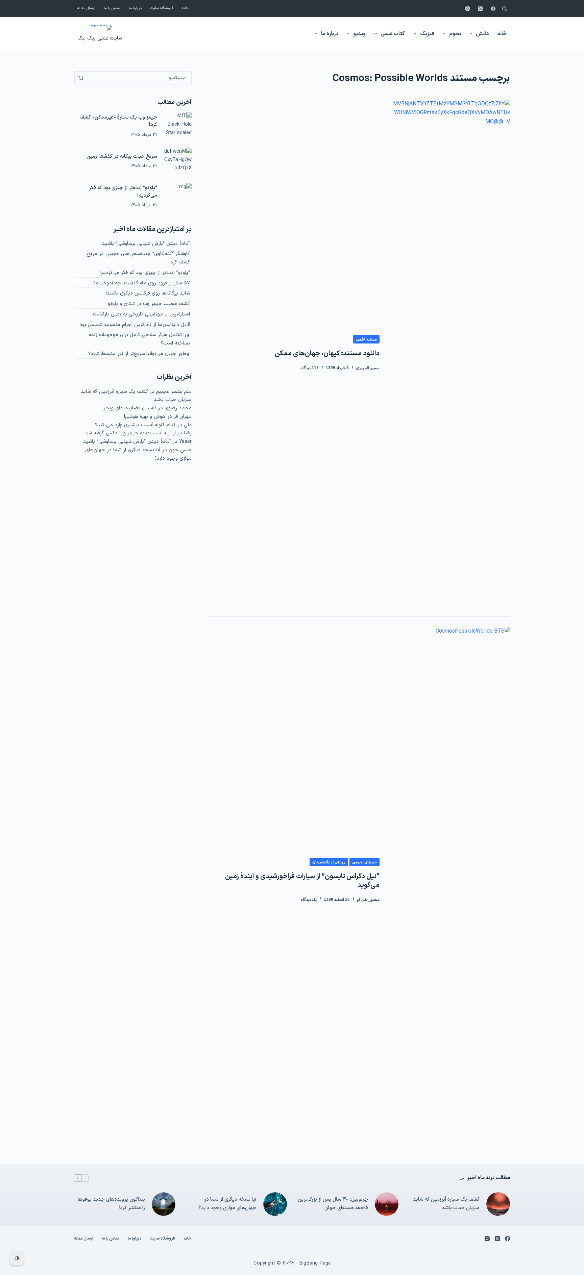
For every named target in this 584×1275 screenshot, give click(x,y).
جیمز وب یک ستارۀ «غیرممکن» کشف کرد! (118, 121)
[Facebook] (493, 8)
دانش (482, 34)
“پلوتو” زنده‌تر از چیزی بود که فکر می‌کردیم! (123, 192)
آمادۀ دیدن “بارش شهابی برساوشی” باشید (146, 244)
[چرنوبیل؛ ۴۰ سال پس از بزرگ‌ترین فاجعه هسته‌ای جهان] (386, 1204)
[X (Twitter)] (480, 8)
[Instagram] (467, 8)
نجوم (455, 34)
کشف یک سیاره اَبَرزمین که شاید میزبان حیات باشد (446, 1204)
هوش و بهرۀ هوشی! (145, 416)
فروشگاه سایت (161, 8)
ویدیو (359, 34)
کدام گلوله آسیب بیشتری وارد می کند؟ (135, 425)
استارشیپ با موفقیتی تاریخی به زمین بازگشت (141, 314)
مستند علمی (366, 339)
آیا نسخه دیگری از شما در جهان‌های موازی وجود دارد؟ (227, 1204)
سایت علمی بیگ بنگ (99, 38)
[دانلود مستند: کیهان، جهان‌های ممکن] (450, 353)
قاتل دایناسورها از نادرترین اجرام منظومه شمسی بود (134, 325)
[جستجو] (504, 8)
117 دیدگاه (309, 367)
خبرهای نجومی (364, 862)
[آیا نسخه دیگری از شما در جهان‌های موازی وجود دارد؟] (275, 1204)
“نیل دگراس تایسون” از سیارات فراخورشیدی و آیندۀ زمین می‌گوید (302, 880)
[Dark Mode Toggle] (17, 1258)
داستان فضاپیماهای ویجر (129, 408)
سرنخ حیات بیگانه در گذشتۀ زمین (122, 156)
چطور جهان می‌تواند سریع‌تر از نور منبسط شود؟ (139, 354)
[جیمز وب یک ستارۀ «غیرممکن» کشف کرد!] (178, 126)
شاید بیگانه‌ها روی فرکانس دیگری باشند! (148, 293)
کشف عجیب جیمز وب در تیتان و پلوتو (149, 304)
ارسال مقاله (86, 8)
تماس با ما (112, 8)
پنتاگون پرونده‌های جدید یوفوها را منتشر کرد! (111, 1204)
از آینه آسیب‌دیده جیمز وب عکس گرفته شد (130, 433)
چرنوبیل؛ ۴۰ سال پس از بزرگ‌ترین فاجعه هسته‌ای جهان (333, 1204)
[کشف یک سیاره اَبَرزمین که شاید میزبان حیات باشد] (498, 1204)
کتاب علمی (393, 34)
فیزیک (427, 34)
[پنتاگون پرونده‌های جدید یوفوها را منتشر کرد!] (163, 1204)
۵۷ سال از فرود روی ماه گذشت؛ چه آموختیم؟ (141, 283)
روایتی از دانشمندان (328, 862)
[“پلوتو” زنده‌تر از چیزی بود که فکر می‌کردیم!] (178, 197)
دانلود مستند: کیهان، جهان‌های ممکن (327, 354)
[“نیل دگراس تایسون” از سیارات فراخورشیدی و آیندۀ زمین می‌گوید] (450, 880)
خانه (185, 8)
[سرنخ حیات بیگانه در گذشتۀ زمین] (178, 161)
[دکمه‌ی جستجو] (81, 78)
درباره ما (135, 8)
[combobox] (139, 77)
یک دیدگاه (309, 899)
